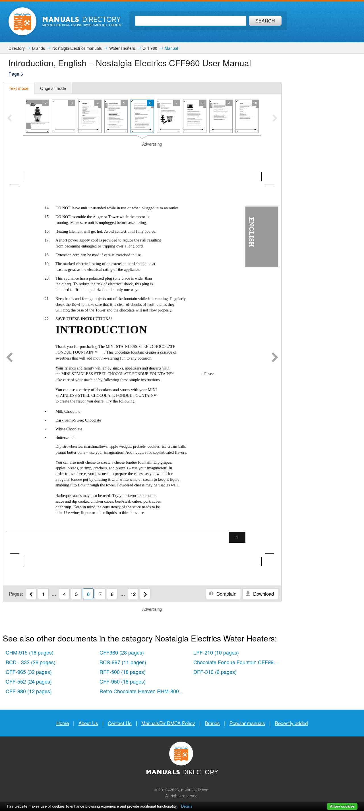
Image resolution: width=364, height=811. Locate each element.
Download (263, 593)
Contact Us (120, 723)
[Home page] (22, 21)
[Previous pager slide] (10, 118)
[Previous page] (10, 357)
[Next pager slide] (275, 118)
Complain (225, 593)
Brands (212, 723)
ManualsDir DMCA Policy (168, 723)
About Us (88, 723)
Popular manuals (247, 723)
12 (133, 593)
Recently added (291, 723)
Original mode (53, 88)
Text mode (18, 88)
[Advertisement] (142, 154)
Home (62, 723)
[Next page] (275, 357)
